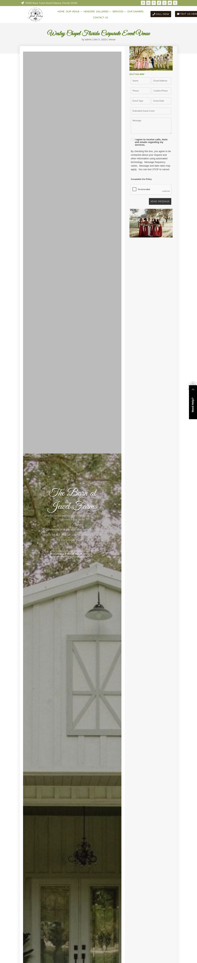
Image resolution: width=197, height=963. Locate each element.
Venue (112, 39)
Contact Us (100, 18)
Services (117, 12)
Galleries (102, 12)
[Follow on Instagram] (143, 3)
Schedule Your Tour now (71, 553)
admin (88, 39)
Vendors (89, 12)
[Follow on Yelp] (164, 3)
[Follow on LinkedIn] (148, 3)
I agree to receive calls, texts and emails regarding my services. (151, 142)
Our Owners (135, 12)
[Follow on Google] (175, 3)
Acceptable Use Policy (141, 179)
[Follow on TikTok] (159, 3)
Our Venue (72, 12)
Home (60, 12)
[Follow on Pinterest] (154, 3)
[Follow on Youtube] (170, 3)
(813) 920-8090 (136, 74)
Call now (162, 14)
